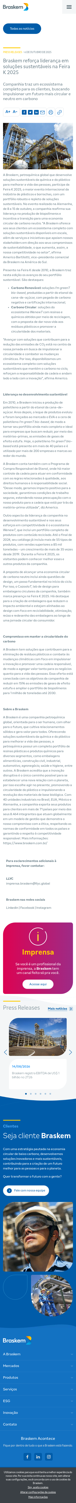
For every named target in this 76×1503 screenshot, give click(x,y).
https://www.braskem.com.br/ (25, 843)
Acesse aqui (38, 984)
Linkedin (12, 907)
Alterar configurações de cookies (38, 1492)
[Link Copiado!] (59, 112)
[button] (26, 1094)
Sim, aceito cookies (38, 1487)
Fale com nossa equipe (29, 1190)
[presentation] (5, 1052)
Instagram (43, 907)
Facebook (27, 907)
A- (15, 112)
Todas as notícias (22, 28)
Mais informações (38, 1497)
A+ (7, 112)
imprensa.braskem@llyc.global (28, 883)
